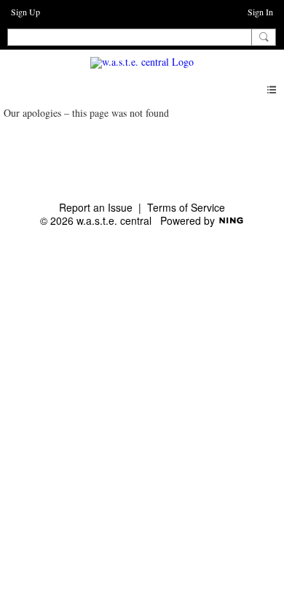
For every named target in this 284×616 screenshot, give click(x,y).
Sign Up (25, 12)
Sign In (260, 12)
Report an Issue (96, 207)
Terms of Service (186, 207)
